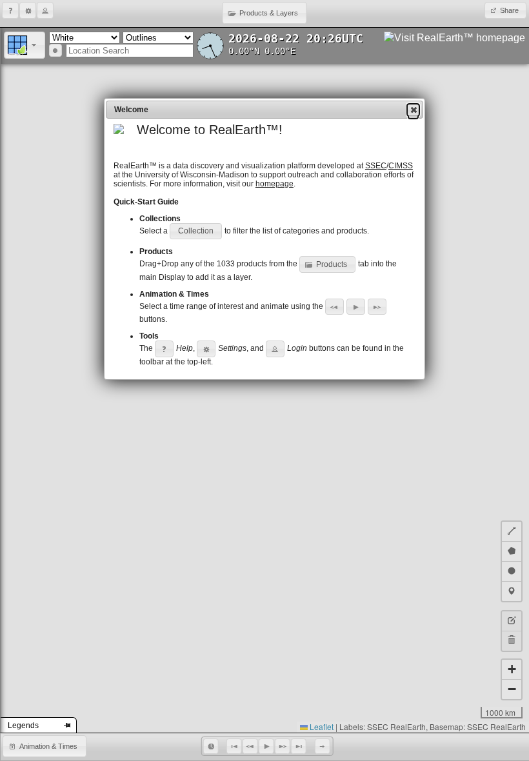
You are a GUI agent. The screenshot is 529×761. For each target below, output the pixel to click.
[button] (10, 10)
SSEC (375, 165)
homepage (274, 183)
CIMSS (400, 165)
